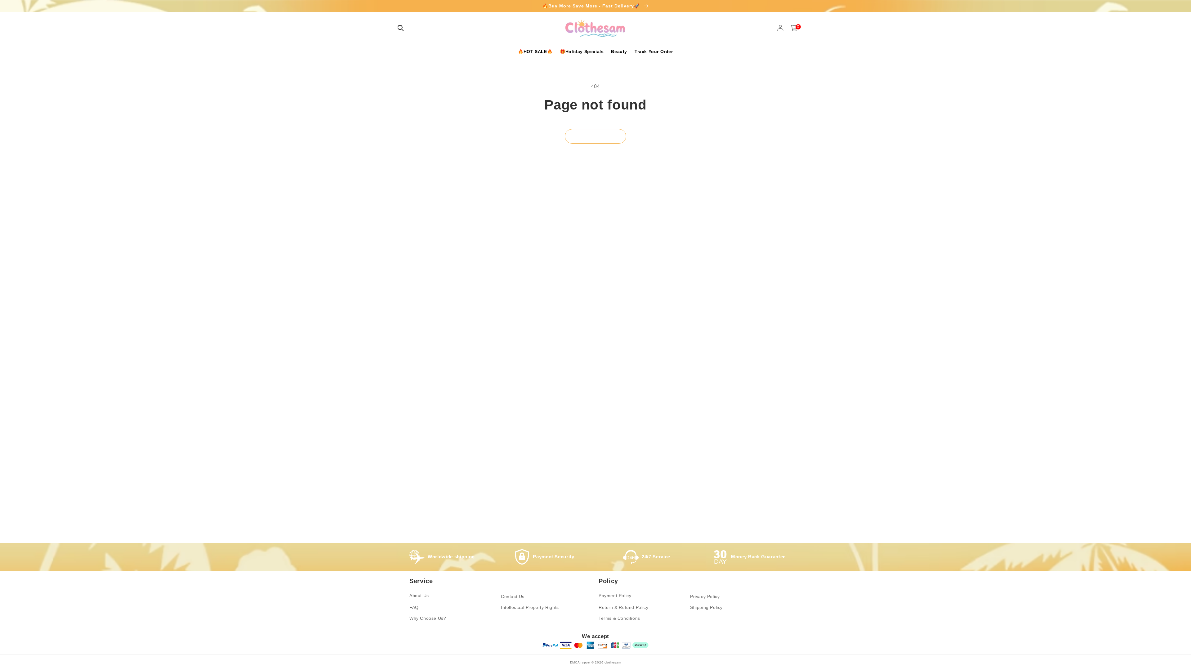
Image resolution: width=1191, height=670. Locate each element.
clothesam (612, 662)
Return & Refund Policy (623, 607)
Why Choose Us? (427, 618)
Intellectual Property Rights (530, 607)
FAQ (414, 607)
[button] (401, 28)
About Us (419, 595)
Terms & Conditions (619, 618)
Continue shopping (595, 136)
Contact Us (512, 596)
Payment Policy (615, 595)
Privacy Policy (705, 596)
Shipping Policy (706, 607)
